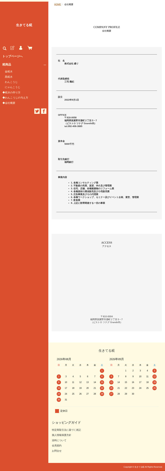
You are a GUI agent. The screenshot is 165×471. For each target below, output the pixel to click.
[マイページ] (21, 48)
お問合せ (57, 450)
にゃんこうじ (12, 87)
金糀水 (9, 71)
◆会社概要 (8, 103)
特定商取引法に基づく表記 (66, 429)
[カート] (29, 48)
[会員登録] (12, 48)
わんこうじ (11, 82)
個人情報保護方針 (61, 435)
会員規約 (57, 445)
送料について (59, 440)
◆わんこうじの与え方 (15, 97)
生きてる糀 (24, 25)
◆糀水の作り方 (11, 92)
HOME (57, 4)
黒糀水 (9, 76)
